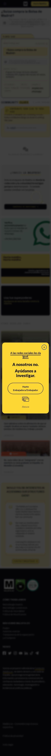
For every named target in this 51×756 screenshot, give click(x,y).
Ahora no (25, 407)
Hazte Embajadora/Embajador (25, 388)
